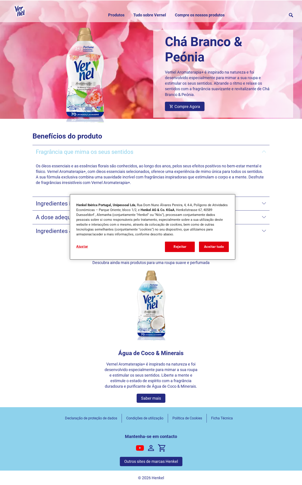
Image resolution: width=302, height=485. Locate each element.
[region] (152, 227)
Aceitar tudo (214, 247)
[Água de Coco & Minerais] (151, 336)
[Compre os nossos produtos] (162, 448)
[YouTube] (140, 448)
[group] (151, 336)
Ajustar (82, 246)
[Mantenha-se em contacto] (151, 448)
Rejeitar (180, 247)
